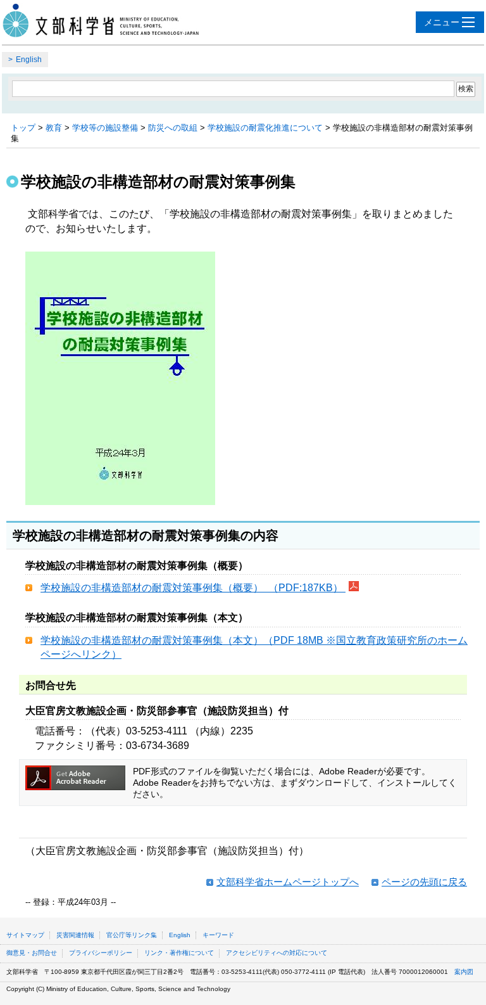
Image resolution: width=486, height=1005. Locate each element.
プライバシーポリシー (100, 952)
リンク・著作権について (179, 952)
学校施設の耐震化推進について (265, 127)
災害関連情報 (75, 934)
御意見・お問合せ (31, 952)
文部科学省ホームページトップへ (287, 881)
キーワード (218, 934)
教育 (54, 127)
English (29, 59)
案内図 (463, 971)
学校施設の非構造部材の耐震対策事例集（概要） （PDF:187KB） (193, 587)
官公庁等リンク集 (131, 934)
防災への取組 (172, 127)
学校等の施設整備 (105, 127)
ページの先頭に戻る (424, 881)
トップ (23, 127)
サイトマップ (25, 934)
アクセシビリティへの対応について (276, 952)
